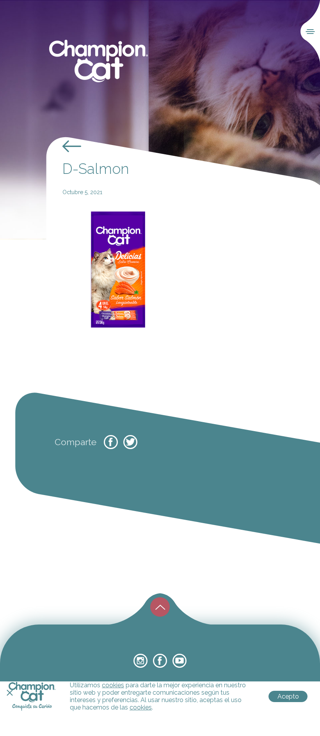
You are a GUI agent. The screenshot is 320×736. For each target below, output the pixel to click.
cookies (113, 685)
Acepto (288, 696)
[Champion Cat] (98, 61)
